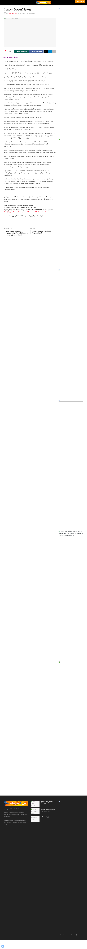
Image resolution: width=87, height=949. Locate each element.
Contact (65, 935)
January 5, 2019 (24, 13)
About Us (58, 935)
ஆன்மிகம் (32, 13)
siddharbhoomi (13, 13)
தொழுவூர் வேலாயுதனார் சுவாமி (48, 809)
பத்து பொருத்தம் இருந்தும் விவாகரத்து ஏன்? (47, 802)
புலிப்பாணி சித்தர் (45, 817)
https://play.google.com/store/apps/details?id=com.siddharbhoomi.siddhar (26, 212)
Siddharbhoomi (12, 935)
